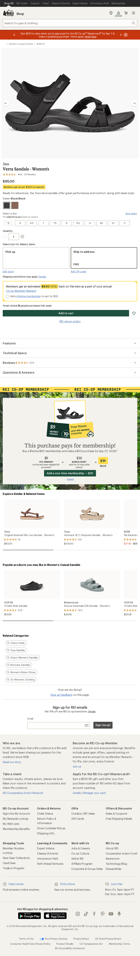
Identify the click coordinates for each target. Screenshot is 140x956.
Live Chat (116, 884)
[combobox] (70, 23)
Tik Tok (86, 914)
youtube (111, 914)
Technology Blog (116, 863)
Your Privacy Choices (55, 938)
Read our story (12, 762)
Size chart (131, 213)
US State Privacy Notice (108, 938)
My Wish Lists (11, 823)
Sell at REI (77, 858)
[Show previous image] (6, 103)
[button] (70, 103)
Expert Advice (45, 848)
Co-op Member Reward (21, 290)
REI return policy (70, 321)
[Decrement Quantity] (5, 236)
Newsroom (113, 858)
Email (30, 718)
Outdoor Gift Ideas (83, 813)
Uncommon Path (47, 858)
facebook (94, 914)
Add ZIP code (78, 271)
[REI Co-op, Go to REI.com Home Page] (8, 13)
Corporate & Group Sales (87, 868)
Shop (20, 14)
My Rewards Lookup (15, 818)
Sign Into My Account (16, 813)
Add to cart (65, 313)
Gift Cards (77, 818)
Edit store (8, 271)
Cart (126, 13)
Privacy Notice (81, 938)
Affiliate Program (81, 863)
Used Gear (9, 863)
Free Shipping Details (119, 818)
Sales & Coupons (116, 813)
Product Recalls (64, 943)
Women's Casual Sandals (21, 44)
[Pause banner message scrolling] (125, 34)
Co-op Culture (80, 853)
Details (42, 276)
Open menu (133, 13)
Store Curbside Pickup (51, 828)
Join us (77, 766)
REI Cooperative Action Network (23, 792)
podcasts (119, 914)
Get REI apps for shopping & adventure (42, 909)
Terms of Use (26, 938)
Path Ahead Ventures (50, 863)
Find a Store (67, 884)
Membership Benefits (16, 828)
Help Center (16, 884)
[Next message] (121, 34)
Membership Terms (119, 943)
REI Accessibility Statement (70, 948)
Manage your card (94, 792)
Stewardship (113, 868)
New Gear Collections (16, 857)
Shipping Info (45, 833)
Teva (6, 163)
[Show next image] (134, 103)
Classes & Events (47, 853)
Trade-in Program (13, 868)
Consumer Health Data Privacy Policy (30, 943)
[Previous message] (14, 34)
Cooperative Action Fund (121, 853)
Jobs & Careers (80, 848)
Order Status (45, 813)
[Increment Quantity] (22, 236)
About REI (112, 848)
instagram (78, 914)
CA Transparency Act (91, 943)
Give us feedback (61, 694)
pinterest (103, 914)
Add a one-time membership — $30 (70, 473)
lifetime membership (29, 296)
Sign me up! (102, 725)
